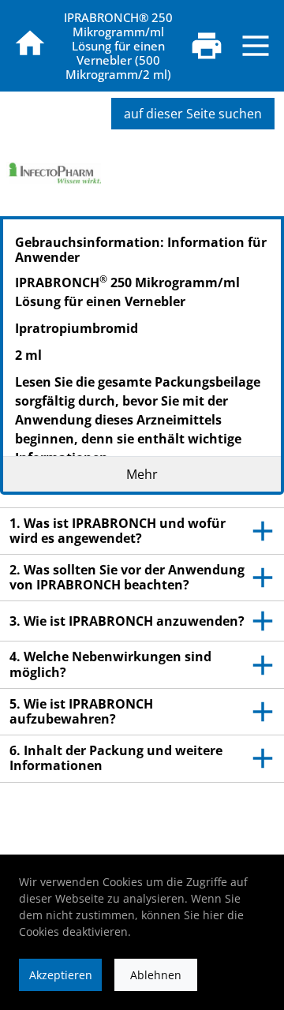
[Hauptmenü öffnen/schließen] (256, 46)
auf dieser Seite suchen (193, 113)
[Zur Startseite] (30, 43)
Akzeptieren (60, 974)
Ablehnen (155, 974)
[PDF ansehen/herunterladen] (206, 45)
